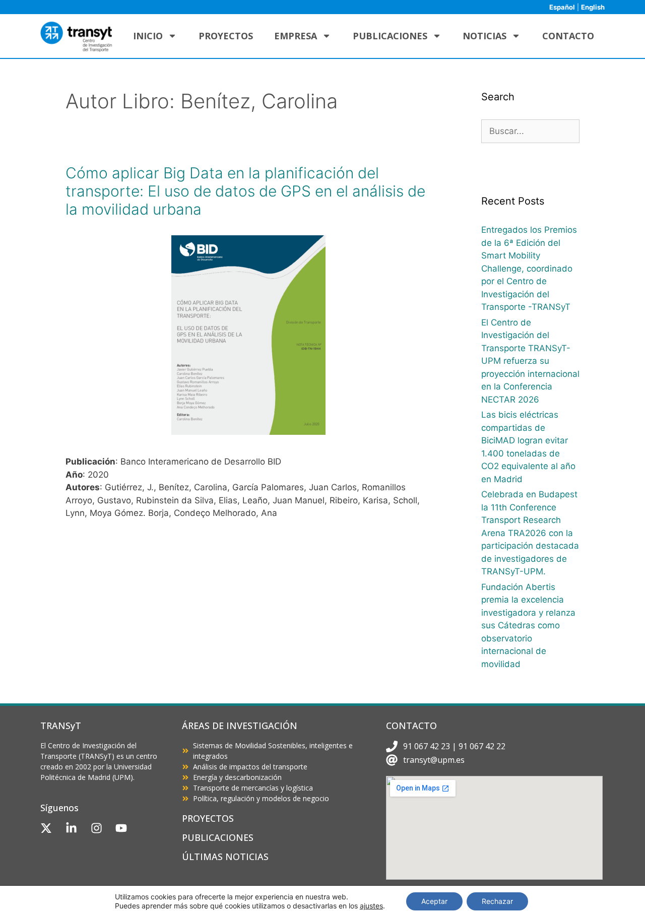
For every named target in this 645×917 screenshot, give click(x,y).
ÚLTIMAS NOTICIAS (225, 856)
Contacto (568, 36)
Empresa (295, 36)
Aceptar (434, 901)
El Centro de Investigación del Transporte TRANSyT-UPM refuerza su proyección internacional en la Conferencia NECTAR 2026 (530, 361)
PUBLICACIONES (217, 837)
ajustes (371, 905)
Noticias (484, 36)
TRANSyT (60, 725)
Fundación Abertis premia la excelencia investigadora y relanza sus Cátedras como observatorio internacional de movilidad (528, 625)
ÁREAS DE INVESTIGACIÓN (239, 725)
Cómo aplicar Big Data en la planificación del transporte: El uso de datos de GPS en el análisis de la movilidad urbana (245, 191)
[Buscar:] (530, 131)
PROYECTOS (208, 818)
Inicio (148, 36)
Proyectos (226, 36)
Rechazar (497, 901)
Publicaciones (390, 36)
